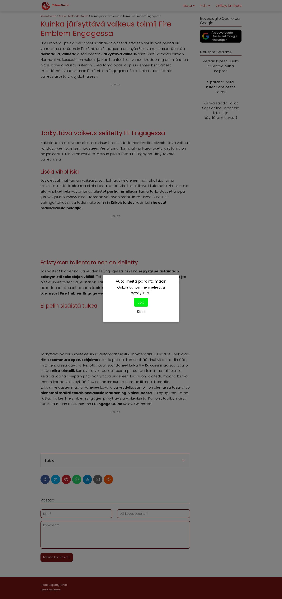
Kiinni (141, 311)
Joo (141, 302)
